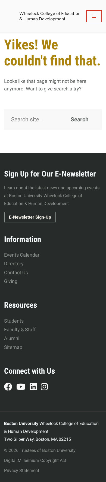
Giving (10, 281)
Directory (14, 263)
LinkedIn (35, 387)
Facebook (10, 387)
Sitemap (13, 347)
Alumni (11, 338)
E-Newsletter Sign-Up (30, 217)
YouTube (23, 387)
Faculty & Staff (20, 329)
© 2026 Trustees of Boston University (40, 450)
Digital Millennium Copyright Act (35, 460)
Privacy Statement (21, 470)
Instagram (46, 387)
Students (14, 321)
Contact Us (16, 272)
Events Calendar (21, 255)
